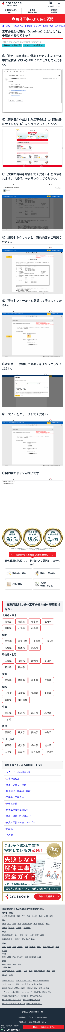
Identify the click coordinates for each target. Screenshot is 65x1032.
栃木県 (21, 647)
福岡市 (18, 970)
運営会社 (23, 1022)
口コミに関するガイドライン (13, 1003)
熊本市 (41, 970)
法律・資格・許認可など (18, 816)
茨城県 (8, 647)
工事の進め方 (12, 778)
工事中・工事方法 (15, 797)
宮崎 (53, 970)
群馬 (14, 923)
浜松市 (17, 939)
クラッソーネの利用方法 (34, 45)
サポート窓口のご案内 (11, 984)
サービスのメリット (24, 980)
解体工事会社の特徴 (41, 980)
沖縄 (11, 974)
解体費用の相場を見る (42, 992)
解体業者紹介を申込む (11, 10)
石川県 (8, 667)
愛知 (24, 939)
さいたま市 (26, 923)
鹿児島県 (35, 751)
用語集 (9, 828)
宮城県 (8, 628)
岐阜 (42, 935)
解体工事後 (11, 803)
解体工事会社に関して (17, 809)
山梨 (32, 935)
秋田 (41, 916)
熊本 (36, 970)
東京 (48, 923)
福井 (26, 935)
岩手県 (34, 621)
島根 (9, 957)
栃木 (9, 923)
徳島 (4, 964)
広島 (26, 957)
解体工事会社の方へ (34, 1003)
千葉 (35, 923)
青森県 (21, 621)
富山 (16, 935)
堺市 (39, 946)
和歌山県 (22, 699)
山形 (46, 916)
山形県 (21, 628)
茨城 (4, 923)
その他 (9, 834)
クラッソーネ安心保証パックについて (17, 992)
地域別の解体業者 (54, 10)
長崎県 (34, 745)
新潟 (4, 935)
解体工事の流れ (36, 996)
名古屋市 (30, 939)
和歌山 (4, 950)
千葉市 (41, 923)
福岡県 (8, 745)
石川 (21, 935)
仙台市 (34, 916)
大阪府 (8, 693)
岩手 (23, 916)
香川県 (21, 732)
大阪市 (32, 946)
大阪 (26, 946)
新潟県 (34, 660)
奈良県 (8, 699)
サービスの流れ (8, 980)
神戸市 (50, 946)
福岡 (4, 970)
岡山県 (8, 712)
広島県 (21, 712)
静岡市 (9, 939)
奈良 (57, 946)
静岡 (4, 939)
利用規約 (22, 1017)
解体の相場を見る (32, 10)
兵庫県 (21, 693)
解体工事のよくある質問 (11, 999)
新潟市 (9, 935)
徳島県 (47, 732)
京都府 (34, 693)
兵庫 (45, 946)
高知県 (34, 732)
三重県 (47, 680)
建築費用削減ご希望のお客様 (13, 988)
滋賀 (9, 946)
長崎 (30, 970)
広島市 (32, 957)
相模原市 (27, 927)
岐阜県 (34, 680)
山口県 (8, 719)
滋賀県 (47, 693)
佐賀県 (21, 745)
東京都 (8, 641)
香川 (9, 964)
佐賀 (25, 970)
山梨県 (8, 660)
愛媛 (14, 964)
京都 (14, 946)
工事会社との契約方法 (12, 45)
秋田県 (47, 621)
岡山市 (20, 957)
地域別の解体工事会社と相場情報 (15, 996)
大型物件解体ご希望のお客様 (38, 988)
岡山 (14, 957)
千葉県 (36, 641)
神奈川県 (22, 641)
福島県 (34, 628)
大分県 (8, 751)
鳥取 (4, 957)
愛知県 (8, 680)
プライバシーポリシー (37, 1017)
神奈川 (4, 927)
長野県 (21, 660)
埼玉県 (50, 641)
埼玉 (19, 923)
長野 (37, 935)
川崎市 (18, 927)
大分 (48, 970)
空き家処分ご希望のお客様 (31, 984)
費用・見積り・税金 (16, 784)
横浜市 (11, 927)
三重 (4, 946)
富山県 (47, 660)
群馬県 (34, 647)
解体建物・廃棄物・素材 (18, 790)
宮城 (28, 916)
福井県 (21, 667)
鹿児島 (4, 974)
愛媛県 (8, 732)
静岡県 (21, 680)
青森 (18, 916)
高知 (19, 964)
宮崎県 (21, 751)
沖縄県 (50, 751)
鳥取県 (34, 712)
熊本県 (47, 745)
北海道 (8, 621)
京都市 (20, 946)
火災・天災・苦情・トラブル (20, 822)
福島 (51, 916)
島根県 (47, 712)
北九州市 (10, 970)
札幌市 (11, 916)
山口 (39, 957)
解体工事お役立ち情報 (31, 999)
